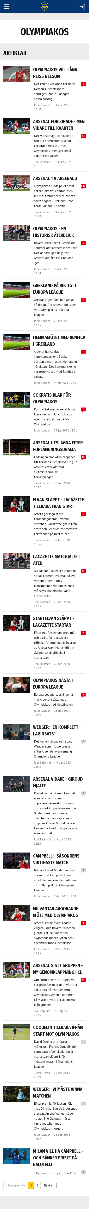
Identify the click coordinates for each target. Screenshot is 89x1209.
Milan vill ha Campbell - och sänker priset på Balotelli (58, 1157)
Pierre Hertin (42, 1073)
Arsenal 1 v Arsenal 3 (55, 178)
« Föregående (15, 1185)
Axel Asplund (42, 1011)
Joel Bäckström (43, 762)
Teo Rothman (42, 162)
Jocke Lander (42, 105)
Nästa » (49, 1185)
